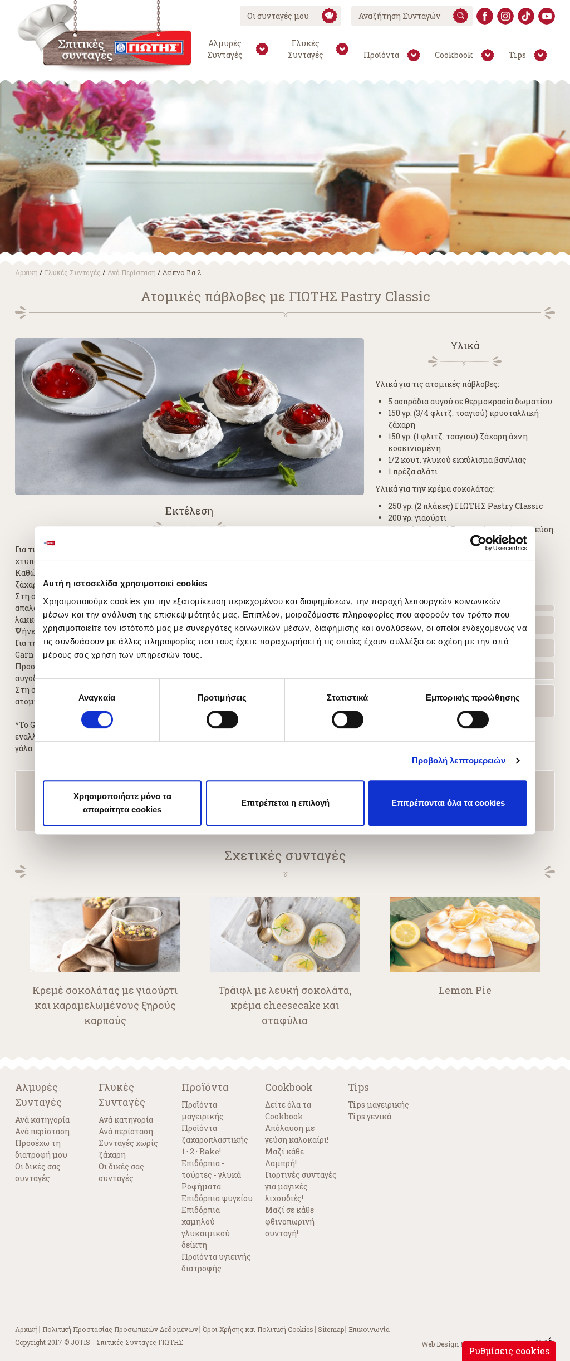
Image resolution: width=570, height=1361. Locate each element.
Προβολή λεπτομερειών (459, 760)
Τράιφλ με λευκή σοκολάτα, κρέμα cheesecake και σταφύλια (285, 1005)
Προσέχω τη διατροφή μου (41, 1149)
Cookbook (289, 1087)
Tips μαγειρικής (378, 1104)
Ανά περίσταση (131, 272)
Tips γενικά (369, 1116)
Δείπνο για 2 (182, 272)
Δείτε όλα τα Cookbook (288, 1110)
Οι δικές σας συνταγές (38, 1172)
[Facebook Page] (484, 16)
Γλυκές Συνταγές (73, 272)
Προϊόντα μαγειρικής (202, 1110)
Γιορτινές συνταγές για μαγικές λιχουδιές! (301, 1186)
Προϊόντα (205, 1087)
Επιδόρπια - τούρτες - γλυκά (211, 1169)
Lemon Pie (465, 990)
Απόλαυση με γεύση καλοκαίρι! (296, 1134)
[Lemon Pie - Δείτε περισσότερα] (465, 934)
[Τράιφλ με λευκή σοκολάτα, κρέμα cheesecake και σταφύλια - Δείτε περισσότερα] (285, 934)
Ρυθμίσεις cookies (509, 1351)
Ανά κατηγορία (42, 1119)
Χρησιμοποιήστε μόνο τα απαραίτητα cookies (122, 802)
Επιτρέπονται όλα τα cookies (448, 802)
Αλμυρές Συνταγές (38, 1094)
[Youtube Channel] (546, 16)
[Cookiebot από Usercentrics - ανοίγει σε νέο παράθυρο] (478, 543)
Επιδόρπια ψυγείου (217, 1198)
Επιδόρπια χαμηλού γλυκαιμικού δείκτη (205, 1227)
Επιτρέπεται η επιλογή (285, 802)
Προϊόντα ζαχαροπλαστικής (214, 1134)
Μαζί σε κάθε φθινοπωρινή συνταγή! (290, 1221)
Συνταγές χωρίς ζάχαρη (128, 1149)
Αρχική (26, 272)
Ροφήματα (201, 1186)
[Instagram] (505, 16)
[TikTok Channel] (526, 16)
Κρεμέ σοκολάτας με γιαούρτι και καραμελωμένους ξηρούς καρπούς (105, 1005)
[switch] (222, 719)
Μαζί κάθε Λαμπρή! (284, 1157)
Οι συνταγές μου (278, 16)
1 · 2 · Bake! (201, 1151)
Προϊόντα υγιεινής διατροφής (216, 1262)
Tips (358, 1087)
